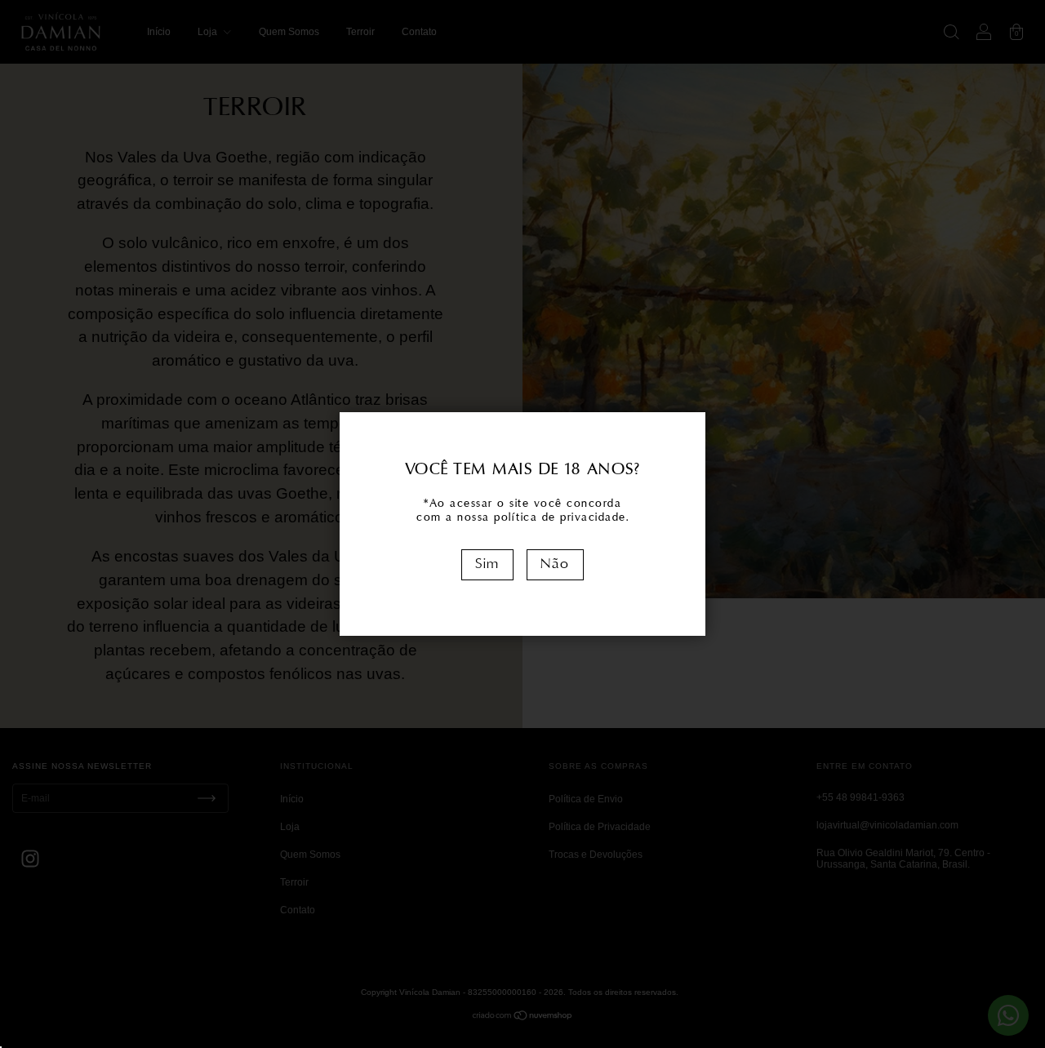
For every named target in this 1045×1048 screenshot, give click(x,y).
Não (555, 564)
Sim (487, 564)
